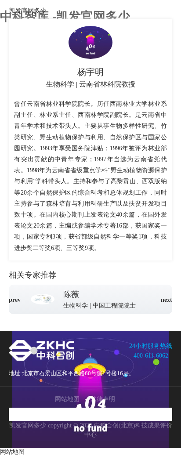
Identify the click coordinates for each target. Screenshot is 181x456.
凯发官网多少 (27, 10)
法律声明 (102, 399)
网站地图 (67, 399)
